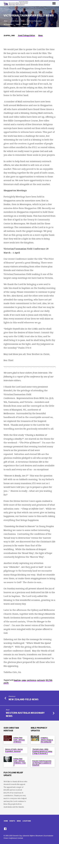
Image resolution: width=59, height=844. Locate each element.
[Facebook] (5, 828)
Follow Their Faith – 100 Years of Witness (19, 740)
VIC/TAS (49, 680)
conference (31, 680)
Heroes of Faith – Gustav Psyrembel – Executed (14, 750)
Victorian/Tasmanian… (35, 21)
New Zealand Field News (24, 699)
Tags (18, 24)
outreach (41, 680)
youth (6, 683)
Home (6, 21)
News (23, 21)
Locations (26, 821)
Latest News (14, 21)
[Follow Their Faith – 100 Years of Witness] (8, 738)
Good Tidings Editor (26, 35)
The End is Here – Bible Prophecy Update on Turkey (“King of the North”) (42, 751)
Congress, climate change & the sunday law (47, 740)
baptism (17, 680)
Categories (8, 24)
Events (12, 821)
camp (23, 680)
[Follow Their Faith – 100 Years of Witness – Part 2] (8, 759)
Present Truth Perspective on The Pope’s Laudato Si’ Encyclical (41, 763)
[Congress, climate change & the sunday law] (35, 738)
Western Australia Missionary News (25, 714)
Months (26, 24)
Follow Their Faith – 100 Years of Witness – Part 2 (19, 762)
